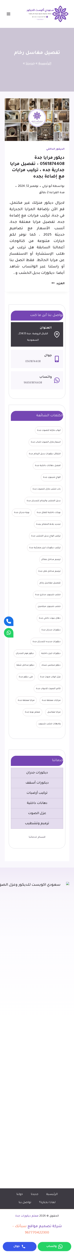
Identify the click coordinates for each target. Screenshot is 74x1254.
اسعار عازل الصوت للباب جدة (46, 442)
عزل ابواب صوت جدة (50, 677)
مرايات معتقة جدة (51, 700)
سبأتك (20, 1227)
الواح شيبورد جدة (52, 477)
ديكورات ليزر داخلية (51, 653)
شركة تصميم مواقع (44, 1227)
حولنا (19, 1194)
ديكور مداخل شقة (25, 665)
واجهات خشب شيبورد (49, 724)
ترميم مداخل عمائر (51, 559)
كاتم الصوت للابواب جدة (48, 688)
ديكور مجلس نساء (51, 665)
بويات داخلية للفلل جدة (49, 512)
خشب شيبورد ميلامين (49, 606)
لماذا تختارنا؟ (47, 1202)
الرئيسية (44, 63)
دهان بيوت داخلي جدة (50, 618)
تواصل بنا (25, 1202)
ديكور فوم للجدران (25, 653)
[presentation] (37, 119)
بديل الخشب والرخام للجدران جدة (44, 501)
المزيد (58, 283)
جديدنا (30, 63)
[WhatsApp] (8, 633)
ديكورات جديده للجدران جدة (47, 642)
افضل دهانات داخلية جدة (48, 465)
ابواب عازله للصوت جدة (49, 430)
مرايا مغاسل (54, 712)
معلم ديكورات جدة (26, 1216)
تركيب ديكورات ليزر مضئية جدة (45, 548)
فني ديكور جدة (26, 677)
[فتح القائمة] (10, 14)
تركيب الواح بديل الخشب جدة (46, 536)
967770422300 (37, 1233)
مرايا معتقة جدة (26, 700)
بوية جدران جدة (21, 512)
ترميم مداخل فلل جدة (49, 571)
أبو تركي (47, 186)
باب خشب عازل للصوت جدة (47, 489)
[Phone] (8, 621)
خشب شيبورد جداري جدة (48, 595)
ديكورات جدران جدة (51, 630)
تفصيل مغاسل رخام (50, 583)
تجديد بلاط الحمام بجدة (48, 524)
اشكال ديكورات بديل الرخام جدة (45, 454)
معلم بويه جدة (32, 712)
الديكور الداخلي (55, 149)
